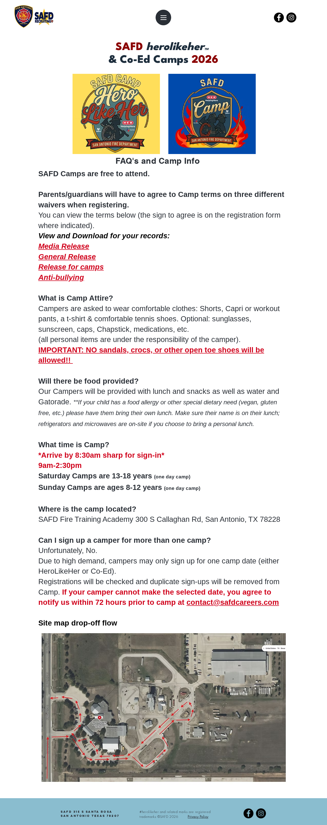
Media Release (63, 246)
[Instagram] (291, 17)
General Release (67, 257)
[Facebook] (279, 17)
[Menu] (163, 17)
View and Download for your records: (104, 236)
